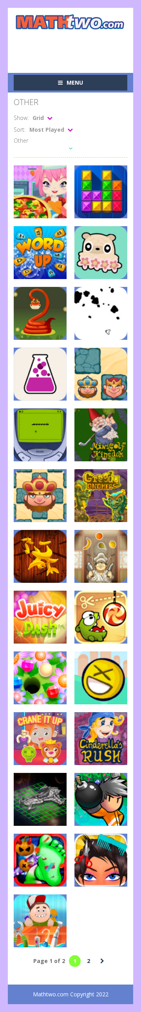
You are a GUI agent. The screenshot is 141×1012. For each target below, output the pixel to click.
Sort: (19, 129)
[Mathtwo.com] (70, 21)
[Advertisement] (77, 46)
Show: (21, 118)
